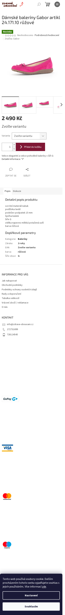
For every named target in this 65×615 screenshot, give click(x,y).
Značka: (12, 38)
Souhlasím (31, 606)
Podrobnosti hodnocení (47, 35)
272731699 (12, 329)
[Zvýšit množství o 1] (14, 145)
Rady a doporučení (11, 294)
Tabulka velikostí (10, 298)
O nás (5, 307)
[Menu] (57, 4)
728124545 (12, 334)
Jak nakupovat (9, 281)
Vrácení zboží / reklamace (15, 302)
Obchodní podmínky (12, 285)
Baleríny (22, 239)
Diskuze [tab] (17, 191)
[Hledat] (39, 4)
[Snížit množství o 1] (14, 149)
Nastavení (31, 595)
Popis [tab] (8, 191)
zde (44, 587)
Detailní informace (11, 159)
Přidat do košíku (32, 146)
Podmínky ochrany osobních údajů (19, 289)
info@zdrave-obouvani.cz (20, 324)
